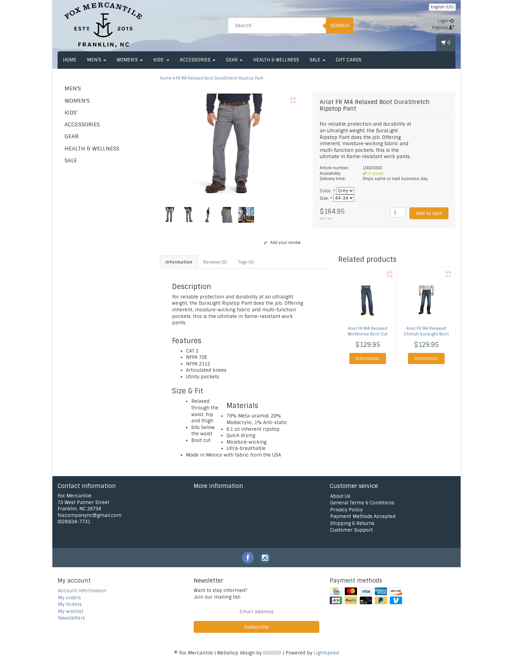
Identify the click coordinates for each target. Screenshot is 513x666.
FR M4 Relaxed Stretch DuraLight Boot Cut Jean (426, 334)
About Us (340, 496)
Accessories (196, 60)
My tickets (70, 604)
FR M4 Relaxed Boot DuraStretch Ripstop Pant (219, 78)
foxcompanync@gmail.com (89, 515)
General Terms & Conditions (362, 503)
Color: (327, 190)
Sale (316, 60)
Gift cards (349, 60)
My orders (69, 598)
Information (367, 358)
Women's (128, 60)
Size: (326, 198)
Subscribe (256, 627)
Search (339, 25)
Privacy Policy (346, 510)
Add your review (284, 242)
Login (443, 20)
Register (440, 27)
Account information (82, 591)
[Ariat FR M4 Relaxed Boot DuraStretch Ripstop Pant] (231, 146)
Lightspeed (326, 653)
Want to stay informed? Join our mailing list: (220, 593)
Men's (95, 60)
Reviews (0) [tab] (215, 262)
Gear (232, 60)
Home (69, 60)
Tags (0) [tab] (246, 262)
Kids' (159, 60)
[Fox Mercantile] (103, 24)
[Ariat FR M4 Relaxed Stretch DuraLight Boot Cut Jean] (426, 301)
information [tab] (178, 262)
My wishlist (70, 611)
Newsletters (71, 618)
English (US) (442, 7)
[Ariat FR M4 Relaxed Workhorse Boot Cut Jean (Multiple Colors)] (367, 301)
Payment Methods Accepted (362, 516)
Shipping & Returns (352, 523)
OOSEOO (272, 653)
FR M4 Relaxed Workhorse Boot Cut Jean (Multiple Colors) (367, 334)
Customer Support (351, 530)
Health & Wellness (276, 60)
